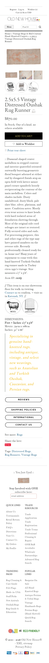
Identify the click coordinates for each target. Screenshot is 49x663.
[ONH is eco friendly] (23, 633)
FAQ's (9, 527)
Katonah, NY (15, 296)
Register (13, 9)
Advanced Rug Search (32, 561)
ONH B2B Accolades (30, 546)
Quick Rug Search (30, 619)
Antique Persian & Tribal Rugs (33, 597)
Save (8, 445)
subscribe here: (23, 492)
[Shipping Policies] (23, 410)
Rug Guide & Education (12, 610)
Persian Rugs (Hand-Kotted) (32, 612)
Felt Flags (11, 588)
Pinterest (23, 3)
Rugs (20, 434)
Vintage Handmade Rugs (33, 604)
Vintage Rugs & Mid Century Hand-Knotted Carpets (23, 35)
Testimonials (12, 515)
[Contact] (23, 425)
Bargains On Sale (31, 582)
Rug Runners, (13, 454)
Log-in (21, 9)
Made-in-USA (13, 592)
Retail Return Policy (13, 521)
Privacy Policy (23, 646)
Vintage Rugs (29, 454)
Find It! (25, 27)
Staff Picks (11, 596)
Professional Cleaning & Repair (31, 537)
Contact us (11, 292)
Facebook (18, 3)
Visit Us (10, 535)
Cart (23, 12)
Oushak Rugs (12, 604)
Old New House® (31, 639)
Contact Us (11, 540)
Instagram (28, 3)
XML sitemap (24, 643)
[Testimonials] (23, 402)
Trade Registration (31, 524)
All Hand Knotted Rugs (31, 589)
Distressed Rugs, (22, 451)
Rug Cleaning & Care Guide (14, 582)
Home (8, 33)
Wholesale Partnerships (31, 554)
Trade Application (31, 516)
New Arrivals (12, 600)
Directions (11, 531)
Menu (9, 27)
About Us (11, 511)
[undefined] (23, 56)
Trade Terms (31, 529)
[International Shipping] (23, 418)
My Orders (11, 544)
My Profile (11, 548)
